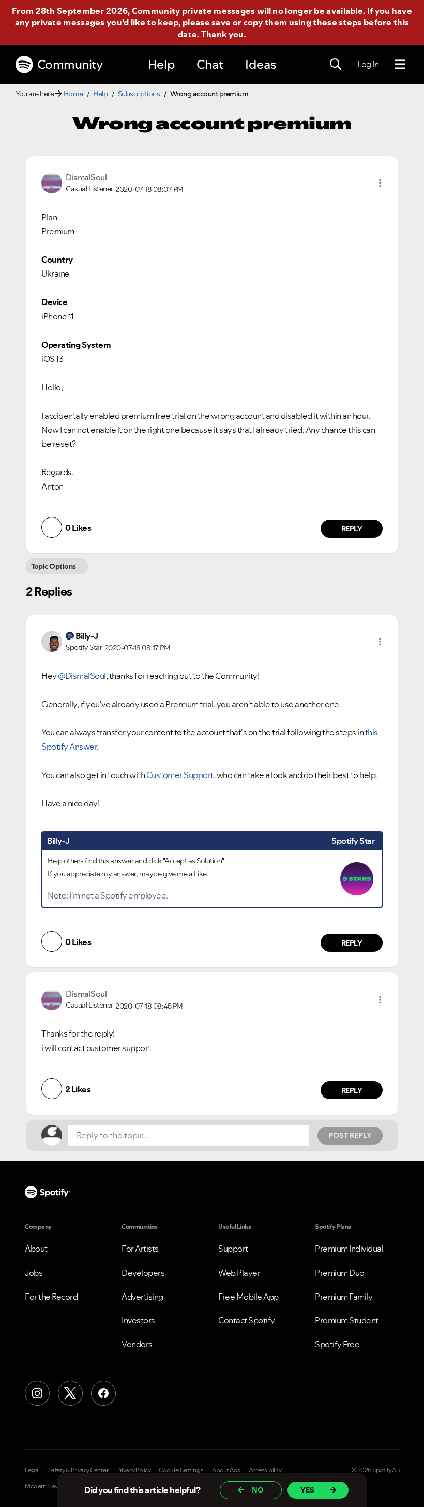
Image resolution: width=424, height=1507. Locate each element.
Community (70, 64)
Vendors (137, 1344)
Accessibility (265, 1470)
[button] (380, 183)
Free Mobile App (248, 1296)
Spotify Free (337, 1344)
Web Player (239, 1272)
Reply (351, 529)
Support (233, 1248)
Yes (307, 1490)
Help (161, 64)
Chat (209, 64)
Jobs (33, 1272)
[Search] (335, 64)
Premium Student (346, 1320)
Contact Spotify (246, 1320)
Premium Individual (349, 1248)
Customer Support (180, 775)
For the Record (51, 1296)
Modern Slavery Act (50, 1486)
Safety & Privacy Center (78, 1470)
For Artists (140, 1248)
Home (73, 93)
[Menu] (399, 64)
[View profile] (51, 182)
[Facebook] (103, 1393)
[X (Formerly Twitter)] (70, 1393)
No (258, 1490)
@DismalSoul (82, 675)
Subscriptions (139, 93)
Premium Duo (340, 1272)
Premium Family (343, 1296)
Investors (138, 1320)
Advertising (142, 1296)
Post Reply (350, 1135)
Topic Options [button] (53, 566)
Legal (32, 1470)
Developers (143, 1272)
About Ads (226, 1470)
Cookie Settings (181, 1470)
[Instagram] (37, 1393)
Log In (367, 64)
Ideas (260, 64)
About (36, 1248)
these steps (337, 22)
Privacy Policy (133, 1470)
